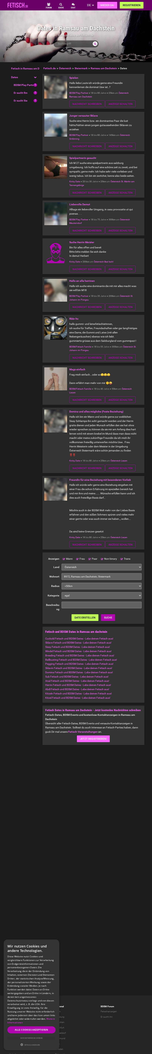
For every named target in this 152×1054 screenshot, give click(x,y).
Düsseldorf (60, 1033)
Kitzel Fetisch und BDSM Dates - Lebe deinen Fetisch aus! (77, 697)
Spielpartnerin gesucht (82, 157)
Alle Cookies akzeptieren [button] (31, 1029)
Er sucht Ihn (20, 92)
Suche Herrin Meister (81, 242)
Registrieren (132, 5)
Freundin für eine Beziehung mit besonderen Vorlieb (100, 479)
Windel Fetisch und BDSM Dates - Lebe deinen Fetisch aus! (78, 651)
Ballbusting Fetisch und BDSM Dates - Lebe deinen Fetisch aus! (81, 659)
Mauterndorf (75, 223)
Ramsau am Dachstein (80, 96)
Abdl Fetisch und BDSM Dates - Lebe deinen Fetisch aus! (77, 689)
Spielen (73, 77)
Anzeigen (53, 558)
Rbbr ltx (73, 318)
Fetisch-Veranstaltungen (83, 731)
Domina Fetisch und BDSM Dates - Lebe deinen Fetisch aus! (79, 672)
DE (89, 5)
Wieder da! (107, 5)
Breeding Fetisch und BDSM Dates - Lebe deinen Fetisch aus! (79, 655)
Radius (55, 586)
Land (56, 567)
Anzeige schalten (120, 103)
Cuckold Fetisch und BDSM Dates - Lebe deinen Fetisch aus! (79, 638)
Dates (14, 77)
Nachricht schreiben (87, 103)
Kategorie (53, 595)
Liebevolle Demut (79, 204)
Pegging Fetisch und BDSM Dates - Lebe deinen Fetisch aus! (79, 663)
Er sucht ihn (107, 1017)
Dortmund (60, 1038)
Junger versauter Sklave (83, 115)
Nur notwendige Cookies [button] (31, 1038)
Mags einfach (77, 369)
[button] (31, 1045)
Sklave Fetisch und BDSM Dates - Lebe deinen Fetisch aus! (78, 642)
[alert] (31, 994)
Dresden (59, 1049)
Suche (108, 617)
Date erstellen (85, 617)
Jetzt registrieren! (93, 738)
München (59, 1022)
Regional (59, 1006)
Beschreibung (52, 607)
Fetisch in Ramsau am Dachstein (30, 68)
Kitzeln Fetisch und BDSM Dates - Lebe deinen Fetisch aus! (78, 693)
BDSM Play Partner (25, 85)
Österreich (124, 93)
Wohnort (54, 576)
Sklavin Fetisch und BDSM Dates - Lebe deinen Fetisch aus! (78, 668)
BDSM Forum (107, 1006)
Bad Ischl (108, 261)
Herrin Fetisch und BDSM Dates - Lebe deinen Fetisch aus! (78, 684)
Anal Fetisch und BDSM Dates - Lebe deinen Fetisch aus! (77, 680)
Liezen (72, 392)
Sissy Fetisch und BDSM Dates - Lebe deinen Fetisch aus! (77, 646)
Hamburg (59, 1017)
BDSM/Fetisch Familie (80, 346)
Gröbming (74, 139)
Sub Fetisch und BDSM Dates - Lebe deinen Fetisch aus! (76, 676)
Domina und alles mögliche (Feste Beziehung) (96, 411)
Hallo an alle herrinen (82, 280)
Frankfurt (59, 1027)
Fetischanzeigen (109, 1011)
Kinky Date (74, 181)
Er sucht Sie (20, 100)
